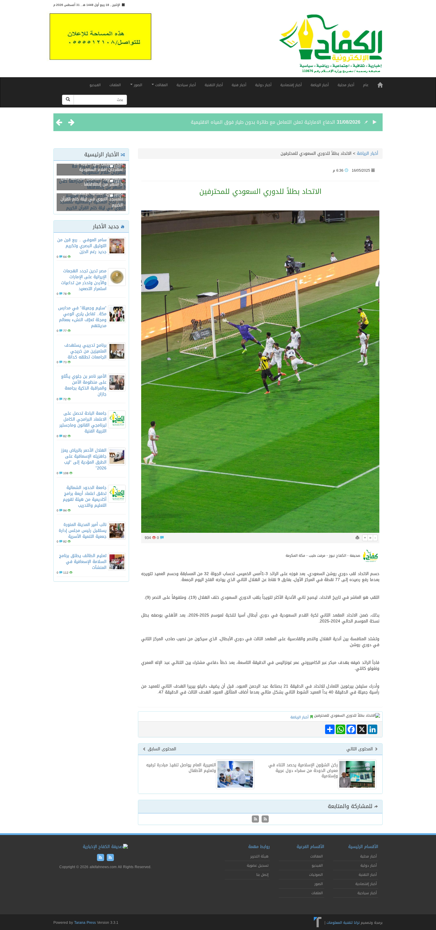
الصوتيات (316, 874)
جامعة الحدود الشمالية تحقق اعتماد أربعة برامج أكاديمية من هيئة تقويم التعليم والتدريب (84, 496)
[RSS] (255, 819)
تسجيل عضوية (257, 865)
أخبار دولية (263, 85)
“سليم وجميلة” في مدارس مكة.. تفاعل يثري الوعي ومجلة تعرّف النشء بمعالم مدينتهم (82, 317)
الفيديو (95, 85)
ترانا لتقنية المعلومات (343, 922)
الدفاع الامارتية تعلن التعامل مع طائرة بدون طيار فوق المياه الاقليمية (263, 122)
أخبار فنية (239, 85)
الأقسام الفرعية (310, 847)
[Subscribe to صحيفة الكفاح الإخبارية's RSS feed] (264, 819)
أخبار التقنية (214, 85)
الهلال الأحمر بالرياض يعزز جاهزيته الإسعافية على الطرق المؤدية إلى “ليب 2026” (83, 459)
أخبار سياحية (186, 85)
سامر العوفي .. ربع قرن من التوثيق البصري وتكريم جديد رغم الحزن (81, 246)
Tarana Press (85, 922)
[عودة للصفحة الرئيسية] (331, 46)
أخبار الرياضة (320, 85)
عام (365, 85)
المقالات (161, 85)
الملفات (115, 85)
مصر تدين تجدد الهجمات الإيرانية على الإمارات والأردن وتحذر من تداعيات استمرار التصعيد (83, 280)
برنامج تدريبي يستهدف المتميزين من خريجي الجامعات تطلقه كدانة (85, 351)
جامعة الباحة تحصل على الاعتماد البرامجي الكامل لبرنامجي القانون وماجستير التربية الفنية (82, 422)
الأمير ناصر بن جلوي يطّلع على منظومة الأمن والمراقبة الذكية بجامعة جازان (83, 385)
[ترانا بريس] (317, 922)
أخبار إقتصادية (291, 85)
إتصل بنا (262, 874)
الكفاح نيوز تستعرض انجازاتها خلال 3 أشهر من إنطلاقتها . (92, 181)
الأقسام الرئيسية (363, 847)
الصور (137, 85)
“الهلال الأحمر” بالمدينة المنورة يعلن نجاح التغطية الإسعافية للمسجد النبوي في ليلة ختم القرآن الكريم (92, 196)
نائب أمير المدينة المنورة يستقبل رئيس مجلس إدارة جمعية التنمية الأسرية (82, 530)
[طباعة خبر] (357, 538)
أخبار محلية (346, 85)
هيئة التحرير (259, 856)
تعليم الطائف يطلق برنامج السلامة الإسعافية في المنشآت (82, 562)
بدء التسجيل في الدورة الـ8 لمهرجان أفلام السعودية (98, 166)
